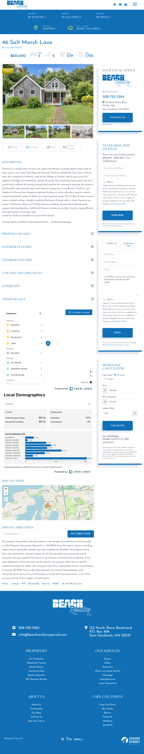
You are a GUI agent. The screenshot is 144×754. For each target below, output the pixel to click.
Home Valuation (88, 28)
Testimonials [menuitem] (36, 709)
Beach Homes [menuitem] (36, 667)
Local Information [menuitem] (108, 683)
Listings (15, 584)
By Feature (36, 17)
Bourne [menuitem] (107, 713)
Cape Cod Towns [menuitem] (107, 705)
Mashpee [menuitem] (107, 721)
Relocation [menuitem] (107, 667)
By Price (102, 17)
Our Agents (107, 124)
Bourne (46, 584)
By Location (70, 17)
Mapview (49, 28)
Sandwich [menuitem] (107, 725)
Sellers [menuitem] (107, 663)
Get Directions (81, 534)
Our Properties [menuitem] (36, 659)
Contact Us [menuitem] (36, 717)
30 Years (121, 375)
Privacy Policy (121, 204)
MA (23, 584)
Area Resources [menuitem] (107, 679)
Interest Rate (108, 408)
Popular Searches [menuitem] (36, 675)
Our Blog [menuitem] (36, 713)
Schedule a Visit (128, 245)
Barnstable (34, 584)
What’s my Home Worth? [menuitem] (107, 671)
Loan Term (107, 375)
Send (117, 333)
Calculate (117, 426)
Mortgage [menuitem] (108, 675)
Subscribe (117, 215)
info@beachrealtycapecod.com (42, 635)
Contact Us (117, 117)
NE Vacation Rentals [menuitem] (36, 679)
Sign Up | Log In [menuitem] (36, 721)
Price (105, 386)
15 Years (110, 379)
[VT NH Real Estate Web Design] (131, 741)
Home (5, 584)
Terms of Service (119, 345)
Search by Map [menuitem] (36, 671)
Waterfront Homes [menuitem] (36, 663)
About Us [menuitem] (36, 705)
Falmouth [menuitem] (107, 717)
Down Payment (109, 397)
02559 (55, 584)
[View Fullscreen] (6, 499)
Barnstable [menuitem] (107, 709)
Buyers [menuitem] (107, 659)
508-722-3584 (113, 97)
